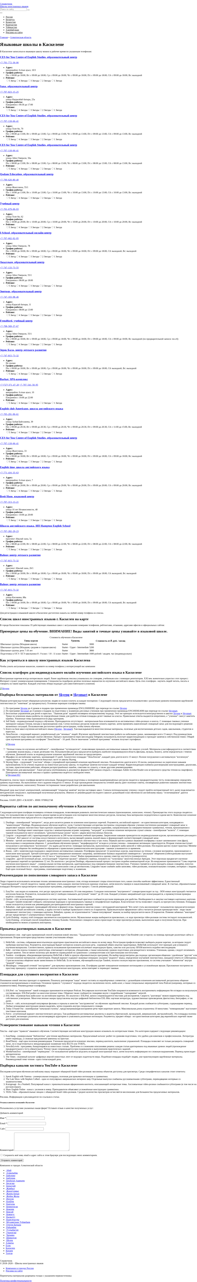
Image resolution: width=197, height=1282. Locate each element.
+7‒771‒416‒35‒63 (9, 472)
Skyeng (64, 695)
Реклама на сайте (14, 1271)
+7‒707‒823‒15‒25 (9, 92)
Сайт (2, 1128)
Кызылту (10, 1217)
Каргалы (10, 1204)
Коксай (9, 1212)
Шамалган (11, 1237)
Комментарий (7, 1150)
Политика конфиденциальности (16, 1280)
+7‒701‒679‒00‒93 (9, 209)
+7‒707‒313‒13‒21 (9, 502)
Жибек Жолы (12, 1196)
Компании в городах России (20, 1268)
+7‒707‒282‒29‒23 (9, 531)
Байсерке (10, 1175)
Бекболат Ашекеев (15, 1180)
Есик (8, 1245)
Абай (8, 1170)
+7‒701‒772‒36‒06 (9, 62)
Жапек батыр (12, 1193)
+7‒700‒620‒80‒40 (9, 180)
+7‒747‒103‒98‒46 (9, 297)
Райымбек (11, 1227)
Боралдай (11, 1186)
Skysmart (80, 695)
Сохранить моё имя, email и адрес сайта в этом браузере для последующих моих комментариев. (50, 1155)
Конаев (9, 1250)
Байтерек (10, 1178)
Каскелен (10, 1248)
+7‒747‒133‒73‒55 (9, 267)
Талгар (9, 1253)
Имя (3, 1118)
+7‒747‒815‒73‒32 (9, 355)
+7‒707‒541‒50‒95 (28, 385)
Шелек (9, 1240)
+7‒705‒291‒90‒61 (9, 414)
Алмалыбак (12, 1173)
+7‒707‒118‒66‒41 (9, 121)
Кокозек (10, 1209)
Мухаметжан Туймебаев (18, 1222)
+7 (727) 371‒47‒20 (9, 385)
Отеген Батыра (13, 1225)
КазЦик (10, 1201)
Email (3, 1123)
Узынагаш (11, 1232)
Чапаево (10, 1235)
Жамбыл (10, 1188)
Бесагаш (10, 1183)
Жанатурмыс (12, 1191)
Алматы (10, 1243)
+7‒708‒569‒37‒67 (9, 326)
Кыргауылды (12, 1219)
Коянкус (10, 1214)
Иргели (10, 1199)
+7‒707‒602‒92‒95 (9, 238)
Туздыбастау (12, 1230)
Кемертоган (12, 1206)
